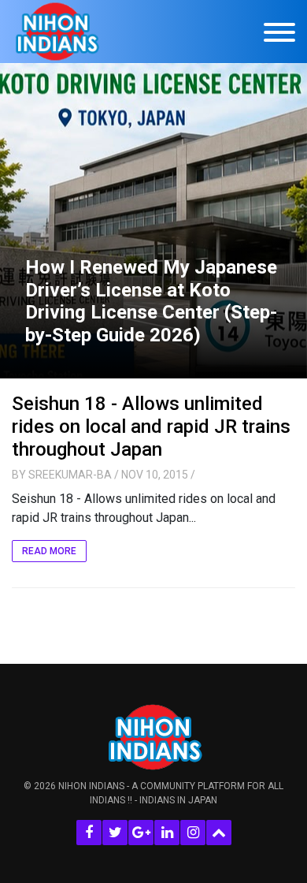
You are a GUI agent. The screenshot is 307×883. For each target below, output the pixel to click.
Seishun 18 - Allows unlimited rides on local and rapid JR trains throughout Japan (151, 426)
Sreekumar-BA (70, 474)
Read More (49, 551)
